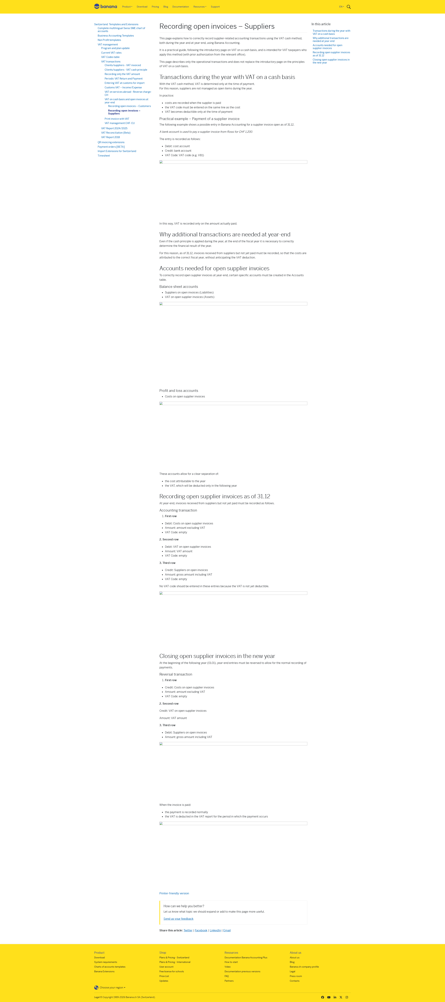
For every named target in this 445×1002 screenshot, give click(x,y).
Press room (296, 976)
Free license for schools (171, 971)
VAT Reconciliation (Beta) (116, 132)
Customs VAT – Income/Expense (123, 87)
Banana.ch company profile (304, 966)
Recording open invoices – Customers (129, 106)
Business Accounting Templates (116, 35)
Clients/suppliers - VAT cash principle (126, 69)
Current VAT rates (111, 52)
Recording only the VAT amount (122, 74)
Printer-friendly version (174, 893)
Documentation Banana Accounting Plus (246, 957)
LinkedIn (215, 930)
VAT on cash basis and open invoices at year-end (126, 101)
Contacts (295, 980)
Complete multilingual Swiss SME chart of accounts (121, 30)
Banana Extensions (104, 971)
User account (166, 966)
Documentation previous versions (242, 971)
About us (295, 957)
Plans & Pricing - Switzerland (174, 957)
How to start (231, 962)
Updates (163, 980)
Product (126, 6)
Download (142, 6)
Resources (199, 6)
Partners (229, 980)
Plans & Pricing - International (174, 962)
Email (227, 930)
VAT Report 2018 (110, 137)
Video (228, 966)
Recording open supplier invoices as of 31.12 (331, 54)
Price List (164, 976)
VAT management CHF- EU (120, 123)
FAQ (227, 976)
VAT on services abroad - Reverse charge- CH (128, 93)
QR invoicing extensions (111, 142)
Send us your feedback (178, 919)
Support (215, 6)
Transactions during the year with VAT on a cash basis (331, 32)
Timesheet (104, 155)
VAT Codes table (110, 57)
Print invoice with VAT (117, 118)
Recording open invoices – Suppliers (124, 112)
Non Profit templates (109, 40)
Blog (165, 6)
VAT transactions (110, 61)
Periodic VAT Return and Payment (124, 78)
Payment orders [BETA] (111, 146)
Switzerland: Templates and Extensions (116, 24)
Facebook (201, 930)
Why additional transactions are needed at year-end (331, 40)
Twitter (188, 930)
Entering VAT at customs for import (124, 83)
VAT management (108, 44)
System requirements (105, 962)
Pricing (155, 6)
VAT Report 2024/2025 (114, 128)
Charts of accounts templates (110, 966)
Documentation (180, 6)
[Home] (105, 6)
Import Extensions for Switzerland (117, 151)
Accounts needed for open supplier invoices (327, 47)
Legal (292, 971)
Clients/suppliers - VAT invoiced (123, 65)
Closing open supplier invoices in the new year (331, 61)
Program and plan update (115, 48)
